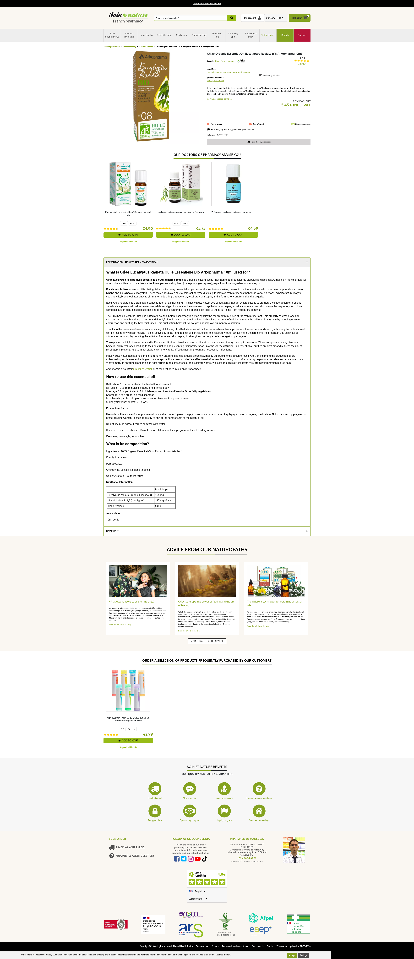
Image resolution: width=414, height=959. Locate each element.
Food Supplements (112, 35)
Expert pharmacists (224, 797)
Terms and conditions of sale (235, 946)
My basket (297, 17)
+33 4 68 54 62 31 (247, 858)
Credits (270, 946)
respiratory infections (216, 72)
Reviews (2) (112, 531)
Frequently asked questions (259, 797)
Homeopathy (146, 35)
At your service (189, 797)
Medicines (181, 35)
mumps (246, 72)
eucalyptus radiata (215, 80)
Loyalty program (224, 820)
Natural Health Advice (208, 641)
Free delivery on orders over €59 (207, 3)
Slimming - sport (233, 35)
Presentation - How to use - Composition (132, 262)
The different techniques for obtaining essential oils (274, 603)
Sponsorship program (189, 820)
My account (250, 17)
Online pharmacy (112, 46)
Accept (292, 955)
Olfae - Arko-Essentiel (224, 61)
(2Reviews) (302, 64)
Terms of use (202, 946)
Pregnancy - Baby (251, 35)
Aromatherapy (164, 35)
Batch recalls (258, 946)
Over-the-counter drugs (259, 820)
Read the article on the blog (120, 624)
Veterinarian (267, 35)
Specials (302, 35)
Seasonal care (217, 35)
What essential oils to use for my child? (131, 601)
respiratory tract (234, 72)
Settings (303, 955)
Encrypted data (155, 820)
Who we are (282, 946)
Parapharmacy (199, 35)
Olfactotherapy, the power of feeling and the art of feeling (206, 603)
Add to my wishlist (271, 75)
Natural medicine (129, 35)
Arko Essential (146, 46)
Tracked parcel (155, 797)
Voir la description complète (219, 98)
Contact (215, 946)
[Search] (232, 18)
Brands (285, 35)
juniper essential (142, 369)
